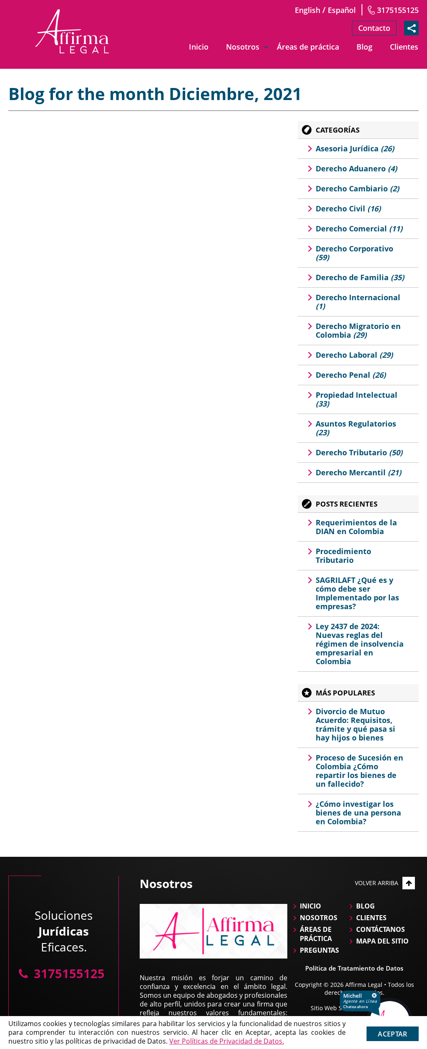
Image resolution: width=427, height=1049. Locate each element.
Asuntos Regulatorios (356, 428)
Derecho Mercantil (358, 472)
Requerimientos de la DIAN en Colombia (356, 526)
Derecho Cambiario (357, 188)
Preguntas (319, 950)
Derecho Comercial (359, 228)
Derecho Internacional (358, 301)
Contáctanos (380, 929)
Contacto (374, 28)
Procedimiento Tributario (343, 555)
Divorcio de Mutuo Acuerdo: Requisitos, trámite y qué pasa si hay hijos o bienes (355, 724)
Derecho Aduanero (356, 168)
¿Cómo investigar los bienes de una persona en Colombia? (358, 812)
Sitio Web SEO (330, 1008)
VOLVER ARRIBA (376, 883)
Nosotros (242, 47)
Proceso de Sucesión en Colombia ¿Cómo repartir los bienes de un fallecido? (359, 771)
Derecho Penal (351, 375)
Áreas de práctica (308, 47)
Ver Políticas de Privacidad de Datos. (226, 1041)
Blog (364, 47)
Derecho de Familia (360, 277)
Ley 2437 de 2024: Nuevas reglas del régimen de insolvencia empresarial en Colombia (360, 643)
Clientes (404, 47)
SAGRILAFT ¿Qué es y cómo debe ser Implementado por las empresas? (357, 593)
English (307, 10)
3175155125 (398, 10)
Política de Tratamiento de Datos (354, 968)
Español (342, 10)
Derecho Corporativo (354, 252)
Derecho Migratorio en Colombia (358, 330)
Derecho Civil (348, 208)
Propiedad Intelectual (356, 399)
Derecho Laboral (354, 355)
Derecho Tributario (359, 452)
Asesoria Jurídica (355, 148)
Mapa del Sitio (382, 941)
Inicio (198, 47)
